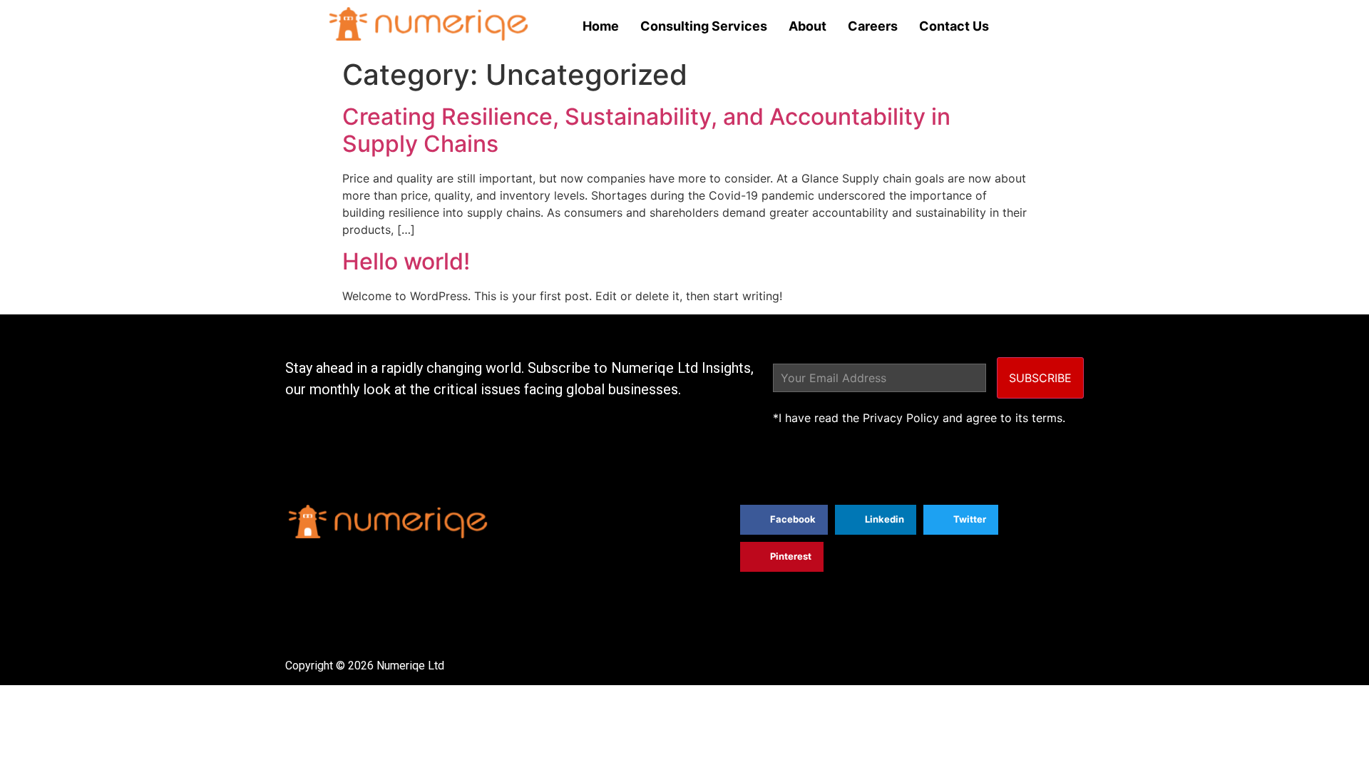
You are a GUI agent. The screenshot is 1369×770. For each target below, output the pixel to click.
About (807, 26)
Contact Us (954, 26)
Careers (873, 26)
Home (601, 26)
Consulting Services (703, 26)
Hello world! (406, 261)
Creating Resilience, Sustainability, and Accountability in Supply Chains (646, 130)
